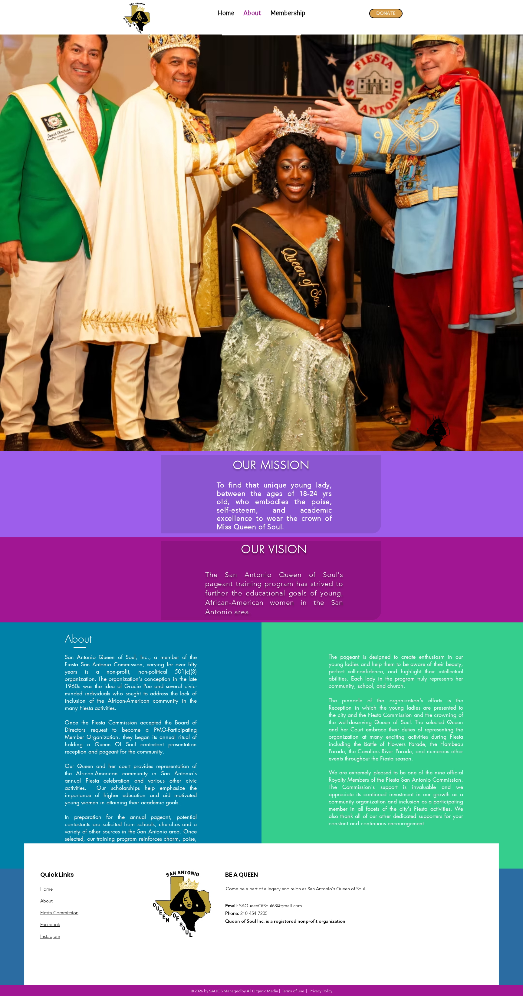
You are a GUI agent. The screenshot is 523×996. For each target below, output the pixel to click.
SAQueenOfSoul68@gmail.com (270, 906)
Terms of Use (293, 991)
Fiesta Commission (59, 912)
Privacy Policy (320, 991)
